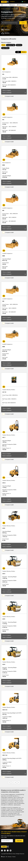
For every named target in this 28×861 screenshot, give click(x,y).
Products (8, 8)
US (18, 52)
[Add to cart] (3, 69)
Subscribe (19, 840)
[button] (24, 2)
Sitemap (9, 856)
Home (2, 8)
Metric (24, 52)
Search (13, 5)
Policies (14, 856)
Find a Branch (22, 5)
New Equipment (15, 8)
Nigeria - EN (4, 856)
